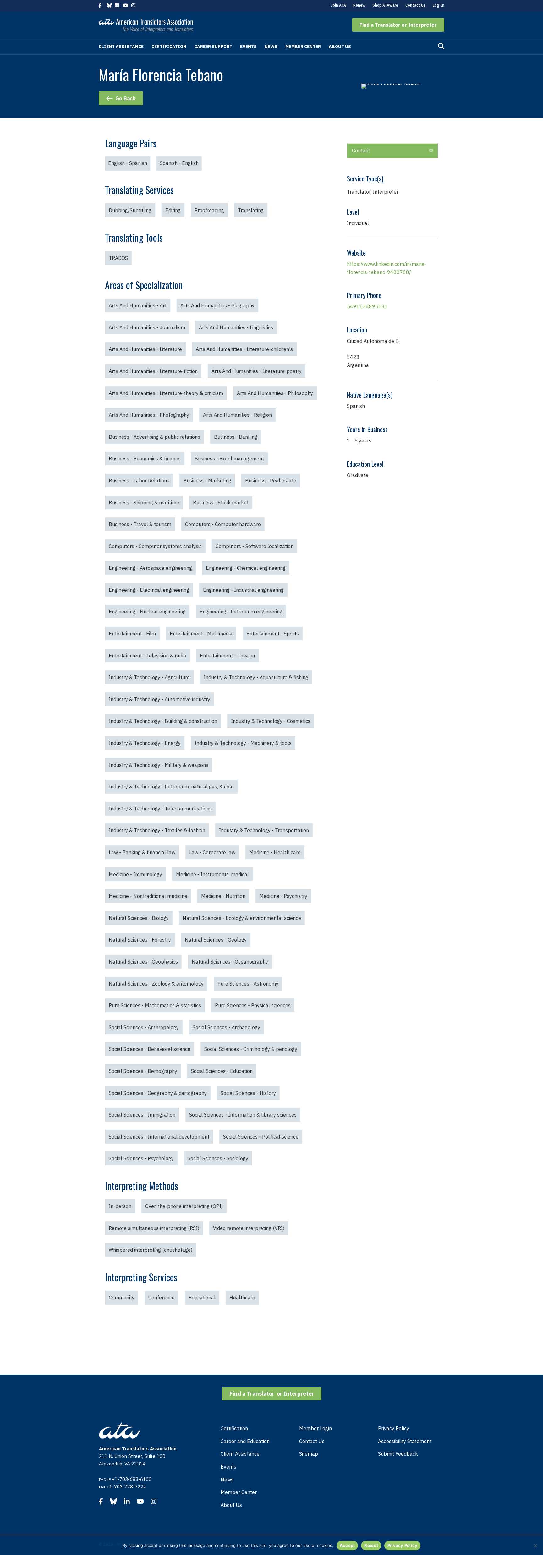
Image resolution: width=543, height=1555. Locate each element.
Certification (168, 46)
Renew (359, 5)
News (271, 46)
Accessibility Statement (404, 1441)
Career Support (213, 46)
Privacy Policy (393, 1428)
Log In (438, 5)
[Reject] (535, 1545)
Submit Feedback (398, 1454)
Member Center (303, 46)
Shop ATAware (385, 5)
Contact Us (415, 5)
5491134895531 (367, 306)
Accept (347, 1545)
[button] (398, 25)
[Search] (441, 46)
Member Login (315, 1428)
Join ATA (338, 5)
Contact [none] (361, 150)
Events (248, 46)
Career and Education (245, 1441)
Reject (371, 1545)
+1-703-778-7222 (126, 1487)
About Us (340, 46)
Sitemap (308, 1454)
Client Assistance (121, 46)
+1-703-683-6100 (131, 1479)
